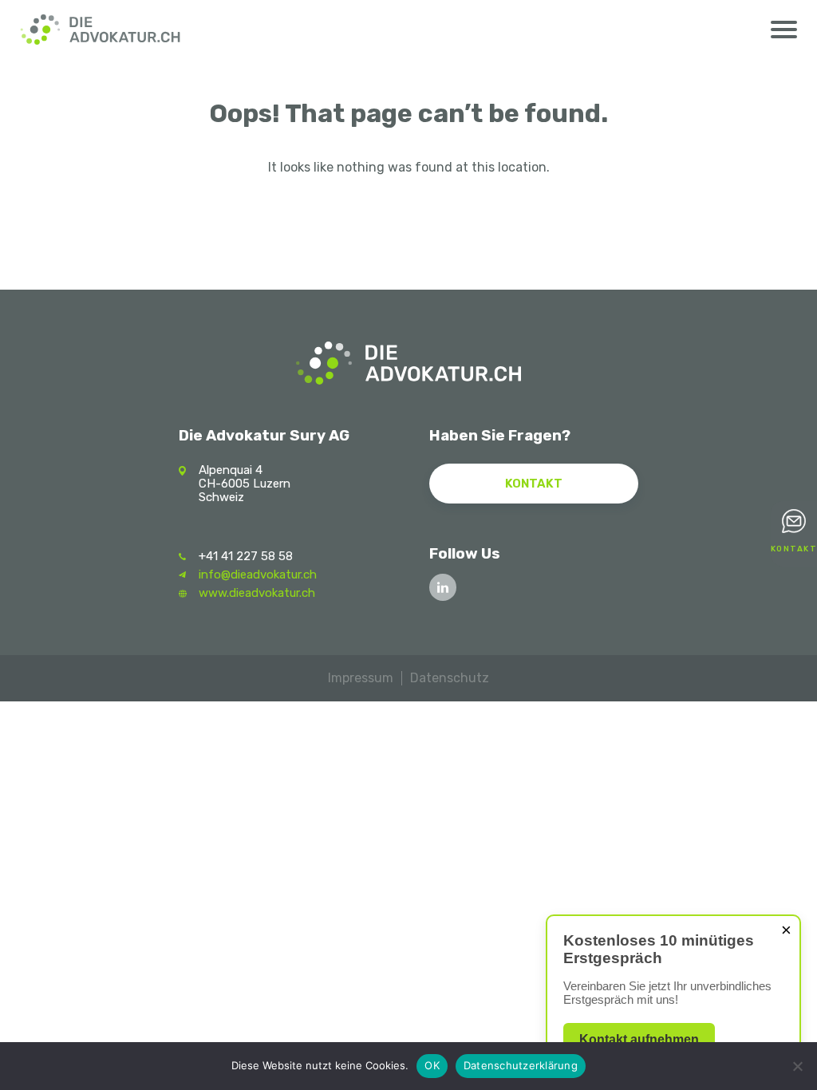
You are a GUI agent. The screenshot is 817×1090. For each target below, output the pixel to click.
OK (432, 1065)
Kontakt (533, 483)
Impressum (360, 677)
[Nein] (797, 1066)
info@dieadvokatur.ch (258, 574)
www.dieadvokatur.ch (257, 593)
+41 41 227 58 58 (246, 556)
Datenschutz (449, 677)
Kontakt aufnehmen (639, 1039)
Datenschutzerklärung (521, 1065)
